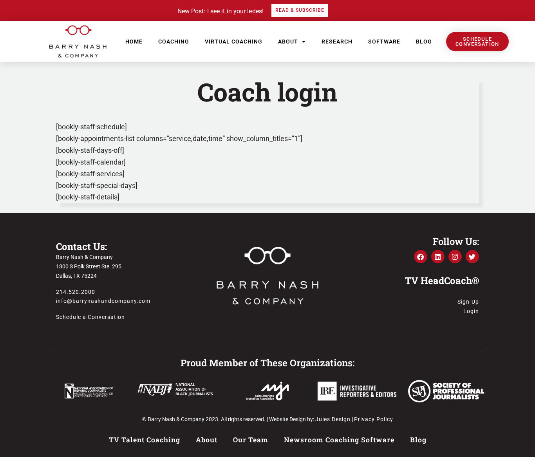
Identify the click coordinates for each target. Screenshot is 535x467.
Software (384, 41)
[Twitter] (472, 256)
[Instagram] (455, 256)
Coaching (173, 41)
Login (471, 311)
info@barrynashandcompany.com (103, 301)
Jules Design (333, 419)
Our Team (250, 439)
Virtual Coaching (233, 41)
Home (134, 41)
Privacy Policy (373, 419)
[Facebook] (420, 256)
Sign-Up (468, 302)
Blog (424, 41)
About (288, 41)
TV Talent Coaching (144, 439)
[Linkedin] (438, 256)
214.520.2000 (75, 292)
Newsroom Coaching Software (339, 439)
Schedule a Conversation (90, 317)
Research (337, 41)
